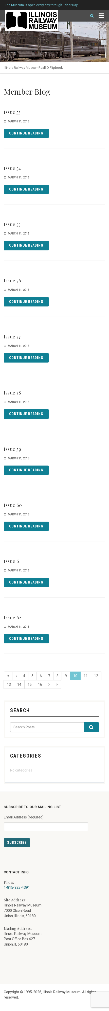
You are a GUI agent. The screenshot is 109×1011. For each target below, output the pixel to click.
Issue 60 (13, 505)
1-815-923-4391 (17, 887)
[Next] (49, 684)
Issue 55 (12, 224)
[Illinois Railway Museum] (31, 20)
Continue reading (26, 133)
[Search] (90, 16)
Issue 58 (12, 393)
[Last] (57, 684)
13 (9, 684)
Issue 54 (12, 168)
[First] (8, 676)
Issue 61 (12, 561)
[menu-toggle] (101, 16)
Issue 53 (12, 112)
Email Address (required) (24, 817)
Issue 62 (12, 617)
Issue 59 (12, 449)
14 (19, 684)
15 (30, 684)
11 (86, 676)
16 (40, 684)
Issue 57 (12, 337)
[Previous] (16, 676)
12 (96, 676)
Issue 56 (12, 281)
